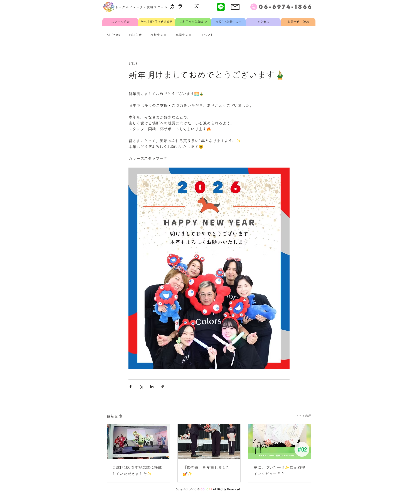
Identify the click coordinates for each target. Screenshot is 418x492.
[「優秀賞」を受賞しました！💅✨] (209, 441)
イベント (207, 35)
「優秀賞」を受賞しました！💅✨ (208, 470)
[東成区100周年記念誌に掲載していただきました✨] (138, 441)
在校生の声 (158, 35)
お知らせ (135, 35)
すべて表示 (303, 415)
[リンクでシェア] (162, 387)
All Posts (113, 35)
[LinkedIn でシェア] (152, 387)
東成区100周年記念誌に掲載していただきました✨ (137, 470)
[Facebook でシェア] (130, 387)
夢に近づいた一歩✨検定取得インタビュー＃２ (279, 470)
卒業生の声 (183, 35)
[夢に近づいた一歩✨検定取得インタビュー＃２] (279, 441)
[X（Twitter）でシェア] (141, 387)
